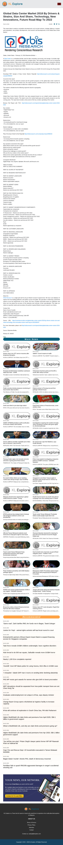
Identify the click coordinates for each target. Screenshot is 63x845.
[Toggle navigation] (59, 4)
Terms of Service (31, 822)
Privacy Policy (31, 825)
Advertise (31, 827)
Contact (31, 830)
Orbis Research (7, 297)
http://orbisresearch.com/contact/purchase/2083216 (38, 134)
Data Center (7, 58)
